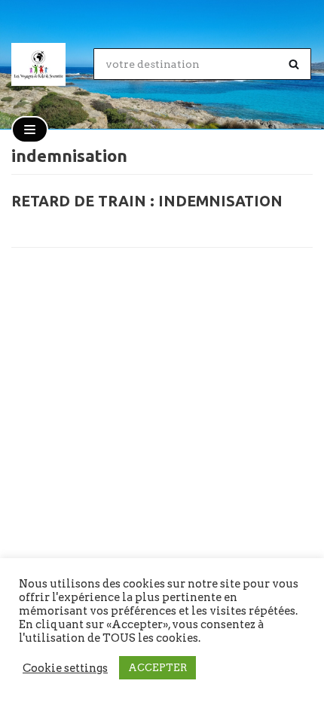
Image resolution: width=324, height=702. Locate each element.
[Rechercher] (294, 64)
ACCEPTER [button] (157, 667)
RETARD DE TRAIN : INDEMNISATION (147, 201)
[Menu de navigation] (29, 129)
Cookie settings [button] (65, 668)
